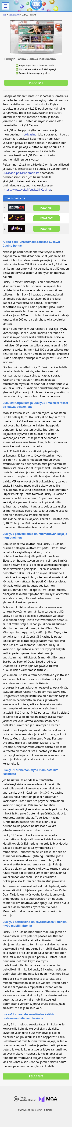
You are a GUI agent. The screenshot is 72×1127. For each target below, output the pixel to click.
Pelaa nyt (36, 83)
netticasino (29, 134)
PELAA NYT (46, 207)
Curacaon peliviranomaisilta (21, 173)
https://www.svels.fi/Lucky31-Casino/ (27, 189)
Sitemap (48, 1109)
